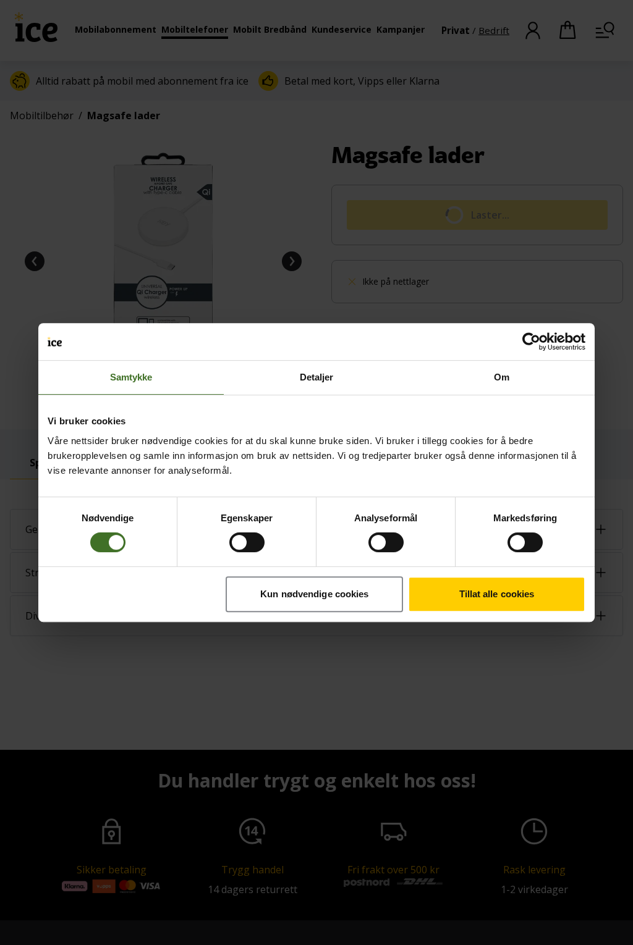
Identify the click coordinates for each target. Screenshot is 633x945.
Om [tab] (501, 377)
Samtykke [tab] (131, 377)
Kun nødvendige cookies (314, 594)
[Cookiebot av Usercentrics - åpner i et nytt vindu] (531, 341)
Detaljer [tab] (317, 377)
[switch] (247, 542)
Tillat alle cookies (497, 594)
